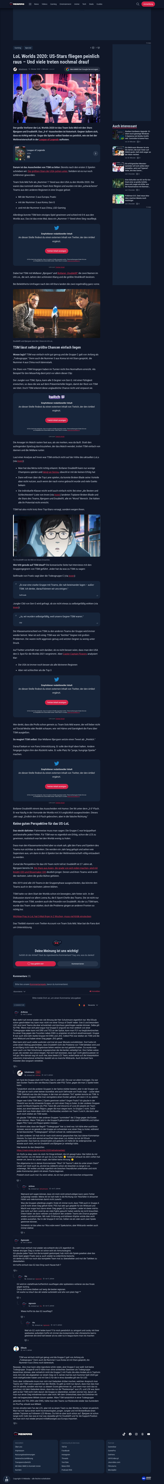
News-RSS (66, 1466)
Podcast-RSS (67, 1470)
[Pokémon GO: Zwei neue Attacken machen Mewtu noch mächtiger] (118, 199)
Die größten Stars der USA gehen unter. (48, 171)
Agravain (25, 1240)
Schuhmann (23, 69)
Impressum (19, 1451)
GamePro (112, 1451)
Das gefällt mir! (37, 964)
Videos (44, 4)
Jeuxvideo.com (114, 1462)
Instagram (66, 1455)
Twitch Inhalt (59, 436)
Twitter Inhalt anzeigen (56, 251)
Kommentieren (78, 964)
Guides (99, 4)
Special (28, 48)
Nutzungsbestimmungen (25, 1455)
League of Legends (49, 139)
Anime (76, 4)
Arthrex (24, 1012)
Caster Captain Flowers (75, 653)
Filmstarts (112, 1466)
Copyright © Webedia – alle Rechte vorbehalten (32, 1479)
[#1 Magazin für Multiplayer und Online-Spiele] (18, 4)
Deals (91, 4)
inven (20, 461)
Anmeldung (148, 4)
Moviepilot (112, 1470)
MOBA (29, 153)
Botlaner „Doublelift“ (68, 273)
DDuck (24, 1348)
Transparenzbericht (23, 1462)
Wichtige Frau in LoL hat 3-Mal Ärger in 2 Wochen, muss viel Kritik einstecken (52, 916)
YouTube (65, 1462)
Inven (57, 494)
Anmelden (96, 991)
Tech (84, 4)
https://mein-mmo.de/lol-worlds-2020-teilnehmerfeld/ (41, 1150)
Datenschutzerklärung (73, 261)
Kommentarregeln (38, 984)
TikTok (64, 1447)
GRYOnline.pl (113, 1458)
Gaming (53, 4)
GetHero (111, 1455)
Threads (65, 1458)
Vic (25, 1276)
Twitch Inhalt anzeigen (56, 420)
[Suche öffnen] (137, 4)
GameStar (112, 1447)
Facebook (65, 1451)
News (36, 4)
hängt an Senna (51, 472)
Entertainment (65, 4)
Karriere (18, 1470)
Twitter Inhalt (60, 267)
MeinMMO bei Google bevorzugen (84, 69)
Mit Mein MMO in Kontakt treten (28, 1466)
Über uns (18, 1447)
